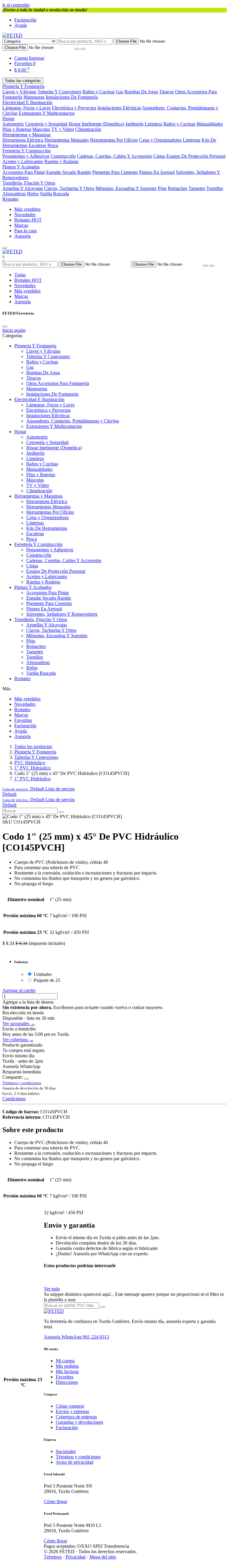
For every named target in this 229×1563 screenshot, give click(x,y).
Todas (20, 274)
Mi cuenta (65, 1360)
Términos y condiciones (78, 1456)
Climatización (88, 129)
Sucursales (66, 1451)
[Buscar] (83, 49)
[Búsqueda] (61, 812)
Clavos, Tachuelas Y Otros (69, 188)
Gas (119, 91)
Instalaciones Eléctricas (119, 107)
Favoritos (23, 720)
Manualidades (209, 123)
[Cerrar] (4, 326)
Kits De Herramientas (46, 528)
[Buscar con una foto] (77, 49)
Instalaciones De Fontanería (72, 97)
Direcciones (67, 1382)
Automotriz (13, 123)
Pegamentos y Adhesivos (25, 156)
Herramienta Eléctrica (22, 140)
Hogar (8, 118)
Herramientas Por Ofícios (114, 140)
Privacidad (76, 1556)
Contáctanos (14, 1098)
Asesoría (22, 236)
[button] (38, 788)
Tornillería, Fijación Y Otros (28, 182)
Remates (10, 199)
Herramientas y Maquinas (26, 134)
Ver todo (52, 1288)
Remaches (177, 188)
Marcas (21, 225)
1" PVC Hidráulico (32, 767)
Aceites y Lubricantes (22, 161)
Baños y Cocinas (98, 91)
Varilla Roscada (54, 193)
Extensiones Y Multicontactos (47, 113)
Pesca (52, 145)
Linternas (191, 140)
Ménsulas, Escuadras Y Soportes (126, 188)
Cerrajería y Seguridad (46, 123)
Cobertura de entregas (76, 1416)
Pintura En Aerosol (157, 172)
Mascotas (41, 129)
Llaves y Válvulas (19, 91)
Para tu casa (25, 230)
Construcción (63, 156)
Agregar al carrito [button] (18, 990)
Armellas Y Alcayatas (22, 188)
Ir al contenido (16, 4)
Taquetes (196, 188)
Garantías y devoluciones (79, 1422)
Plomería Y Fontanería (23, 86)
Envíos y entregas (72, 1411)
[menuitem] (9, 794)
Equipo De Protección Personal (195, 156)
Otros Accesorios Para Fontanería (57, 383)
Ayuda (20, 25)
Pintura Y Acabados (21, 166)
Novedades (24, 214)
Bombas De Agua (141, 91)
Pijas (162, 188)
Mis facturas (67, 1371)
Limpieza (153, 123)
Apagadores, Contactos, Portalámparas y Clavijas (72, 420)
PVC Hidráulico (29, 762)
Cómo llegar (55, 1501)
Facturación (25, 19)
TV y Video (62, 129)
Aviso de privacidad (74, 1462)
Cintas (159, 156)
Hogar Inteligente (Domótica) (96, 123)
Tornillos (214, 188)
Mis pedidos (67, 1366)
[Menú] (4, 248)
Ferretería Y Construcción (26, 150)
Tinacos (166, 91)
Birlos (32, 193)
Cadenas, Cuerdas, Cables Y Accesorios (114, 156)
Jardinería (134, 123)
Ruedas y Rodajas (61, 161)
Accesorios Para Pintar (23, 172)
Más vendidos (27, 209)
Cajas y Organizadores (160, 140)
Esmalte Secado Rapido (68, 172)
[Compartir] (26, 1079)
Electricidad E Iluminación (27, 102)
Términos (53, 1556)
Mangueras (34, 97)
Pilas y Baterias (16, 129)
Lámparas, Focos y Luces (26, 107)
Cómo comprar (70, 1406)
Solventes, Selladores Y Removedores (62, 614)
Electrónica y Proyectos (74, 107)
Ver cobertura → (18, 1039)
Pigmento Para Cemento (115, 172)
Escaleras (37, 145)
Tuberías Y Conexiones (59, 91)
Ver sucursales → (18, 1023)
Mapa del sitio (102, 1556)
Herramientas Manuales (66, 140)
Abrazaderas (14, 193)
